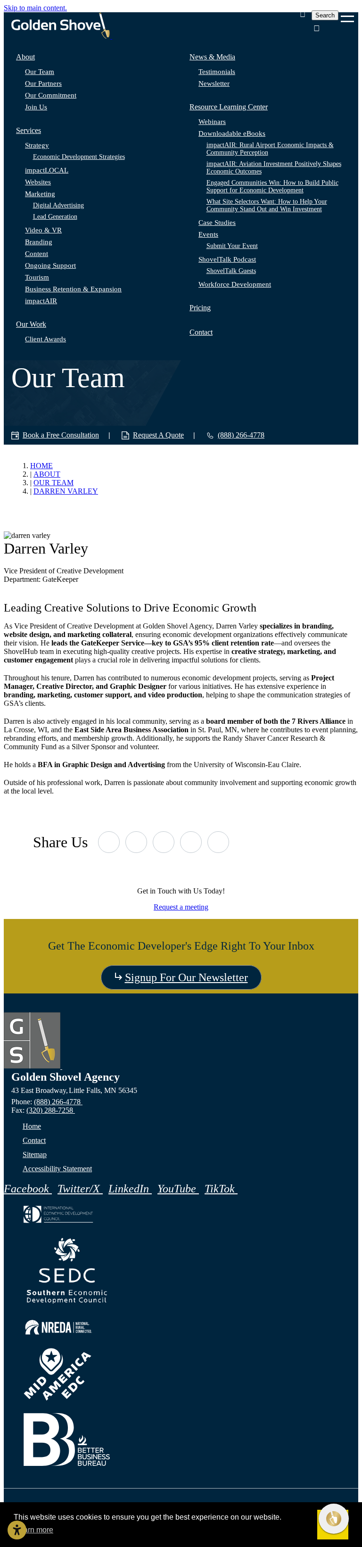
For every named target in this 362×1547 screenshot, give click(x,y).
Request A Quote (158, 435)
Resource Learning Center (228, 107)
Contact (201, 332)
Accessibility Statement (57, 1169)
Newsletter (214, 83)
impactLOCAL (46, 170)
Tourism (37, 277)
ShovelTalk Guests (231, 270)
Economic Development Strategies (79, 156)
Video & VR (43, 230)
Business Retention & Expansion (73, 289)
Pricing (200, 308)
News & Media (212, 57)
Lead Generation (55, 216)
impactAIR (41, 301)
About (25, 57)
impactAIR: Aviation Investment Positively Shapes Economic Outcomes (273, 167)
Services (28, 130)
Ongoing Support (50, 265)
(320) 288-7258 (50, 1110)
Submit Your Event (232, 245)
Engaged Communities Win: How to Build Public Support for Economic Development (272, 186)
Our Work (31, 324)
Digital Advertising (58, 205)
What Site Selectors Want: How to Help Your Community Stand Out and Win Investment (266, 205)
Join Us (36, 107)
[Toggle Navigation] (347, 15)
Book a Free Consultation (61, 435)
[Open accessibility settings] (17, 1530)
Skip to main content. (35, 8)
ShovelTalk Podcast (227, 259)
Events (208, 234)
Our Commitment (50, 95)
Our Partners (43, 83)
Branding (38, 242)
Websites (38, 182)
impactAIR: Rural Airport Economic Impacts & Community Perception (270, 148)
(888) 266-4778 (58, 1102)
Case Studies (217, 222)
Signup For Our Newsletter (186, 977)
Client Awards (45, 339)
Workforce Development (234, 284)
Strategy (37, 145)
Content (36, 253)
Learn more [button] (34, 1530)
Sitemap (35, 1154)
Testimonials (216, 71)
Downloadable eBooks (231, 133)
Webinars (212, 121)
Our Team (39, 71)
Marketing (40, 194)
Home (32, 1126)
